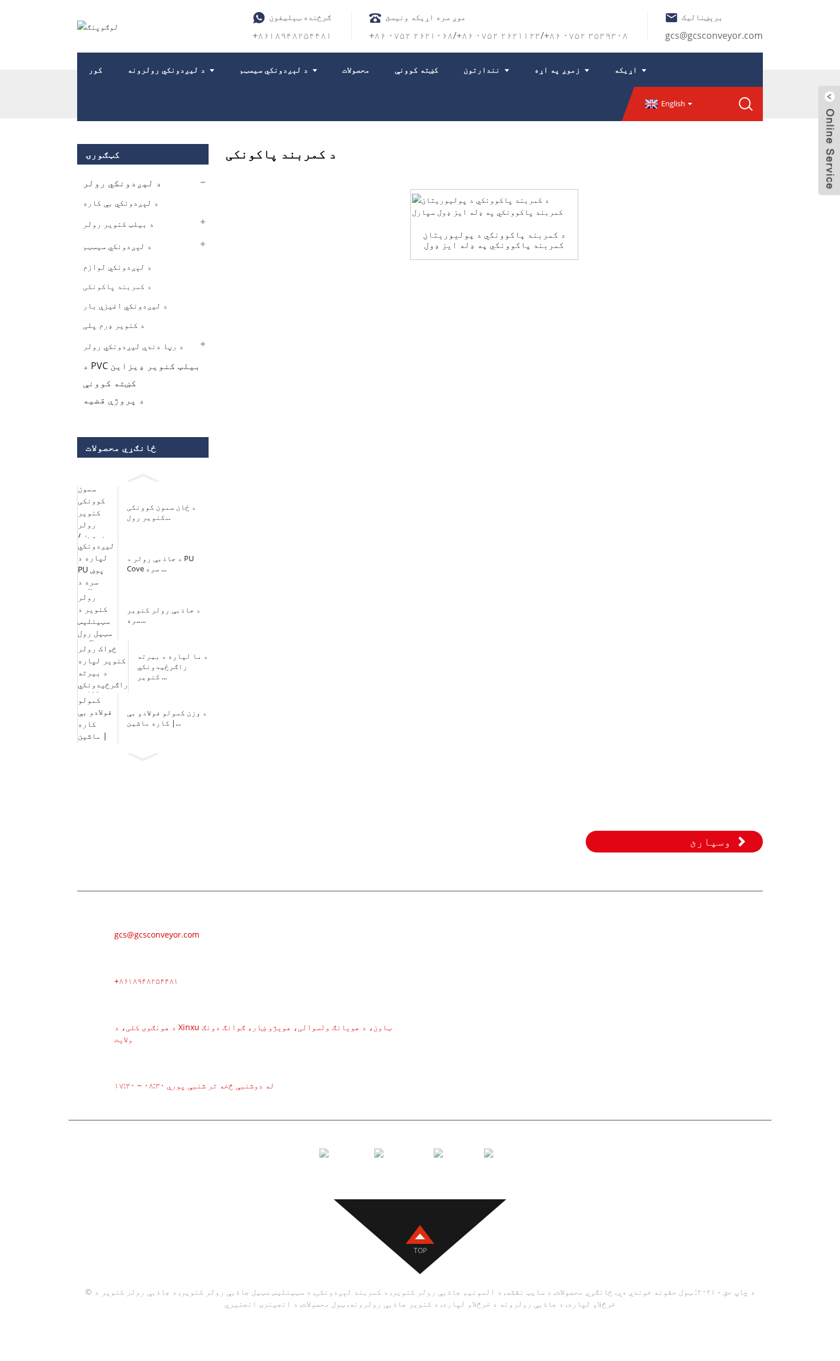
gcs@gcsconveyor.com (714, 35)
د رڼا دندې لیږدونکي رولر (133, 346)
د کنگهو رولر (543, 1048)
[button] (143, 475)
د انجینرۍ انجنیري (261, 1303)
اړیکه (625, 69)
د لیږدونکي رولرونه (166, 69)
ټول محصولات (323, 1303)
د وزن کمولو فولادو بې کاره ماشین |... (167, 717)
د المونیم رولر (548, 962)
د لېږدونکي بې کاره (120, 202)
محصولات (356, 69)
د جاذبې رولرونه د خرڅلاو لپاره (502, 1303)
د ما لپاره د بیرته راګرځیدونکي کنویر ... (172, 666)
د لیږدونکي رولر (122, 183)
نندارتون (481, 69)
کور (95, 69)
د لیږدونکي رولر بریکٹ (567, 1100)
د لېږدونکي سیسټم (273, 69)
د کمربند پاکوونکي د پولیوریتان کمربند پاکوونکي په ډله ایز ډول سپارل (494, 239)
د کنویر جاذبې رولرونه (393, 1303)
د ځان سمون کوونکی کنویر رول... (161, 512)
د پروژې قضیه (114, 400)
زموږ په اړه (557, 69)
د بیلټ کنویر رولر (118, 223)
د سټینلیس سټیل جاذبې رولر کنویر (246, 1291)
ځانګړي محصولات (584, 1291)
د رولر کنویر (543, 945)
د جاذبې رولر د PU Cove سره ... (160, 563)
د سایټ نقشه (528, 1291)
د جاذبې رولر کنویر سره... (164, 615)
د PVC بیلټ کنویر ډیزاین (142, 365)
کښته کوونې (416, 69)
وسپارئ (710, 841)
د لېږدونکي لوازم (117, 266)
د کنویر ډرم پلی (114, 324)
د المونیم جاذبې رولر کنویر (447, 1291)
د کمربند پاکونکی (117, 286)
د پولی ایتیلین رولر (561, 1031)
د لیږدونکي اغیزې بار (125, 305)
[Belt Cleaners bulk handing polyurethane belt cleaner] (494, 206)
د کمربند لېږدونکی (557, 928)
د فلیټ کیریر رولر (555, 1065)
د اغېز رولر (540, 1014)
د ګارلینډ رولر (548, 997)
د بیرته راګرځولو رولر (567, 1082)
